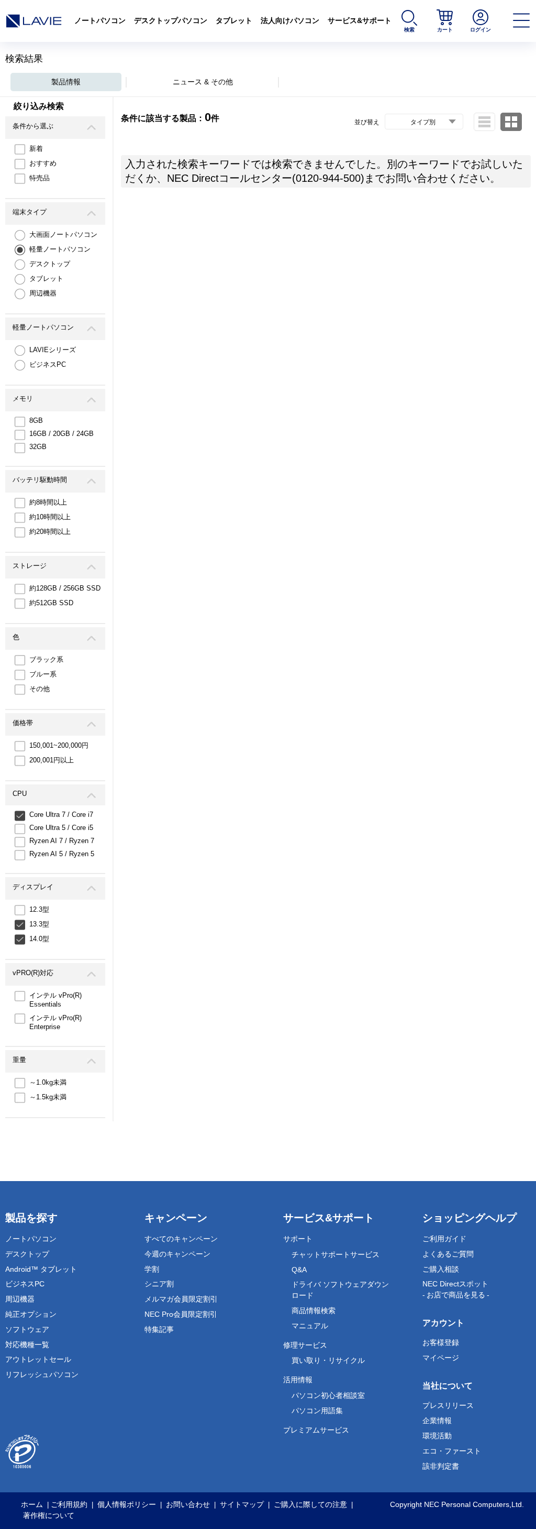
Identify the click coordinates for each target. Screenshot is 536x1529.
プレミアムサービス (316, 1430)
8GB (36, 420)
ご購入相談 (440, 1269)
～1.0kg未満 (47, 1082)
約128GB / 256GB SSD (64, 588)
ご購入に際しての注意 (310, 1504)
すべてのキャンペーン (181, 1239)
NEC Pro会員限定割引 (180, 1314)
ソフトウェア (27, 1329)
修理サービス (305, 1345)
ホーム (32, 1504)
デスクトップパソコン (170, 20)
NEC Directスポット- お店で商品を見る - (455, 1289)
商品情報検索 (314, 1310)
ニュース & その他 (203, 82)
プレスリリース (448, 1405)
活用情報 (297, 1379)
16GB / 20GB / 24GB (61, 434)
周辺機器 (43, 293)
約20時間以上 (50, 532)
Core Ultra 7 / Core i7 (61, 814)
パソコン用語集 (317, 1410)
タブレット (234, 20)
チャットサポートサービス (335, 1254)
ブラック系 (46, 659)
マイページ (440, 1357)
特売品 (39, 178)
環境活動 (437, 1436)
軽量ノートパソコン (60, 249)
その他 (39, 689)
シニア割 (159, 1284)
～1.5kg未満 (47, 1097)
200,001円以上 (51, 760)
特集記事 (159, 1329)
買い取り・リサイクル (328, 1360)
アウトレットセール (38, 1359)
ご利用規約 (69, 1504)
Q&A (299, 1269)
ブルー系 (43, 674)
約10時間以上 (50, 517)
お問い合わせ (188, 1504)
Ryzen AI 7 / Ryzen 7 (61, 841)
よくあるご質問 (448, 1254)
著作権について (48, 1515)
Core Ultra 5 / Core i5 (61, 828)
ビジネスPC (47, 364)
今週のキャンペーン (177, 1254)
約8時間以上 (48, 502)
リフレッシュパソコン (42, 1374)
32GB (38, 447)
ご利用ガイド (444, 1239)
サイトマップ (242, 1504)
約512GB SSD (51, 603)
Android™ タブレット (41, 1269)
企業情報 (437, 1420)
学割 (151, 1269)
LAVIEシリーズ (52, 350)
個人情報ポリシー (126, 1504)
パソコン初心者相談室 (328, 1395)
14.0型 (39, 939)
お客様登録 (440, 1342)
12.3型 (39, 909)
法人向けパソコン (290, 20)
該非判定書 (440, 1466)
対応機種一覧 (27, 1344)
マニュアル (310, 1326)
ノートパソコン (100, 20)
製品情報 (66, 82)
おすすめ (43, 163)
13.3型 (39, 924)
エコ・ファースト (451, 1451)
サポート (297, 1239)
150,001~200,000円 (58, 745)
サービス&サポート (360, 20)
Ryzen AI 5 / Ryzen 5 (61, 854)
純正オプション (31, 1314)
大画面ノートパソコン (63, 234)
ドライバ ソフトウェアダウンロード (340, 1289)
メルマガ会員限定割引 (181, 1299)
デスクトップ (49, 264)
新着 (36, 148)
